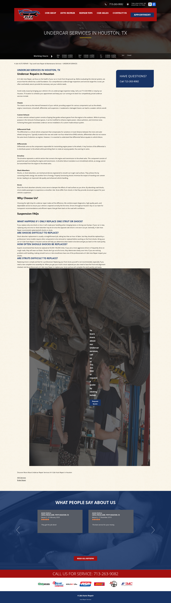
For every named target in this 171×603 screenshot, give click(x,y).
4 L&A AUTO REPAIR (21, 64)
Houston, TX (64, 515)
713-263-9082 (116, 4)
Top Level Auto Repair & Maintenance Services (45, 64)
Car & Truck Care (47, 515)
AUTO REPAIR (67, 13)
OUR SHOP (50, 13)
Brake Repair (21, 480)
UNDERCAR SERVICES (70, 64)
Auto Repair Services (85, 599)
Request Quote (95, 402)
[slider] (96, 519)
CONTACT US (120, 13)
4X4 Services (21, 478)
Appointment (142, 15)
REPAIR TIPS (85, 13)
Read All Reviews (85, 559)
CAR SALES (102, 13)
